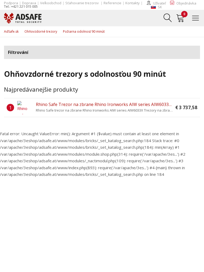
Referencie (112, 3)
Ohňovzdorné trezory (40, 31)
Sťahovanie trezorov (82, 3)
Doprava (29, 3)
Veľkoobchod (50, 3)
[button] (156, 7)
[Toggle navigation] (197, 18)
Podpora (11, 3)
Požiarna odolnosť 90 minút (84, 31)
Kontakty (132, 3)
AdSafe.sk (11, 31)
